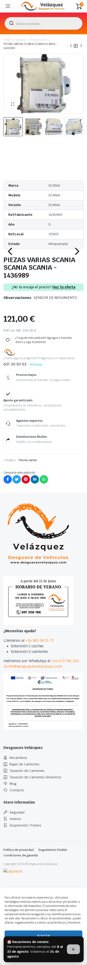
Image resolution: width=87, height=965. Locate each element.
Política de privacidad (18, 850)
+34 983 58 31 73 (40, 640)
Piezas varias (38, 40)
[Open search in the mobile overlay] (43, 23)
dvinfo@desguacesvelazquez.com (32, 666)
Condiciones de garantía (20, 855)
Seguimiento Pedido (52, 850)
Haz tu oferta (64, 287)
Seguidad (17, 812)
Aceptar (43, 936)
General (20, 40)
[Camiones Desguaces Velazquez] (43, 6)
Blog (13, 784)
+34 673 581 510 (65, 660)
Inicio (6, 40)
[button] (12, 104)
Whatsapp (36, 364)
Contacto (17, 790)
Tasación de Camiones (27, 771)
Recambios (18, 758)
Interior (15, 819)
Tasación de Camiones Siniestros (35, 777)
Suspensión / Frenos (25, 825)
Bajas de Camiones (24, 764)
